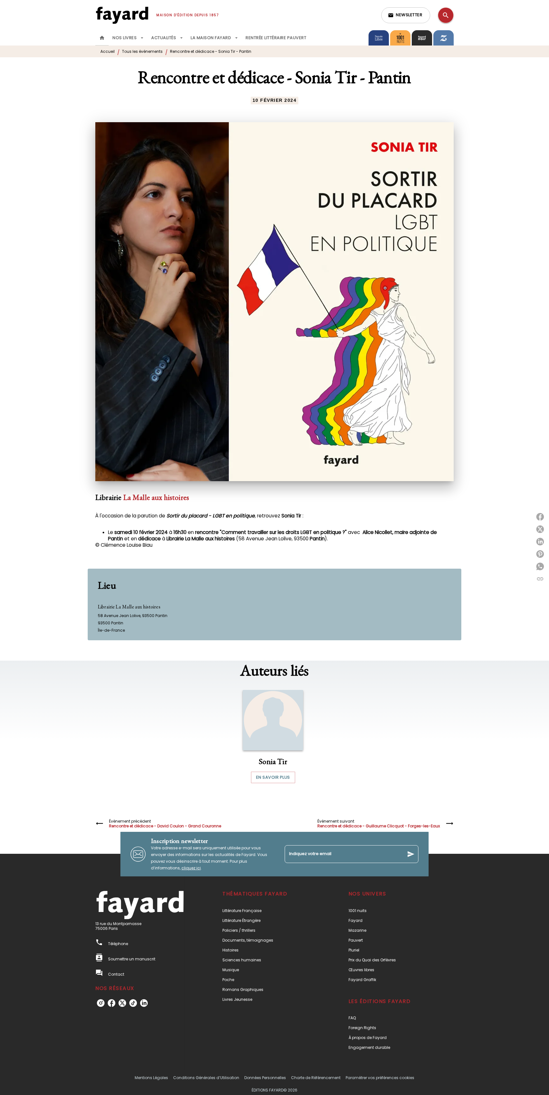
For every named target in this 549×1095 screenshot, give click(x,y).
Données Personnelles (265, 1077)
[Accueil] (122, 15)
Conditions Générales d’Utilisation (206, 1077)
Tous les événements (142, 51)
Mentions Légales (151, 1077)
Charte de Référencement (316, 1077)
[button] (405, 15)
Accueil (107, 51)
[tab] (102, 38)
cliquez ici (191, 868)
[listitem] (100, 1003)
